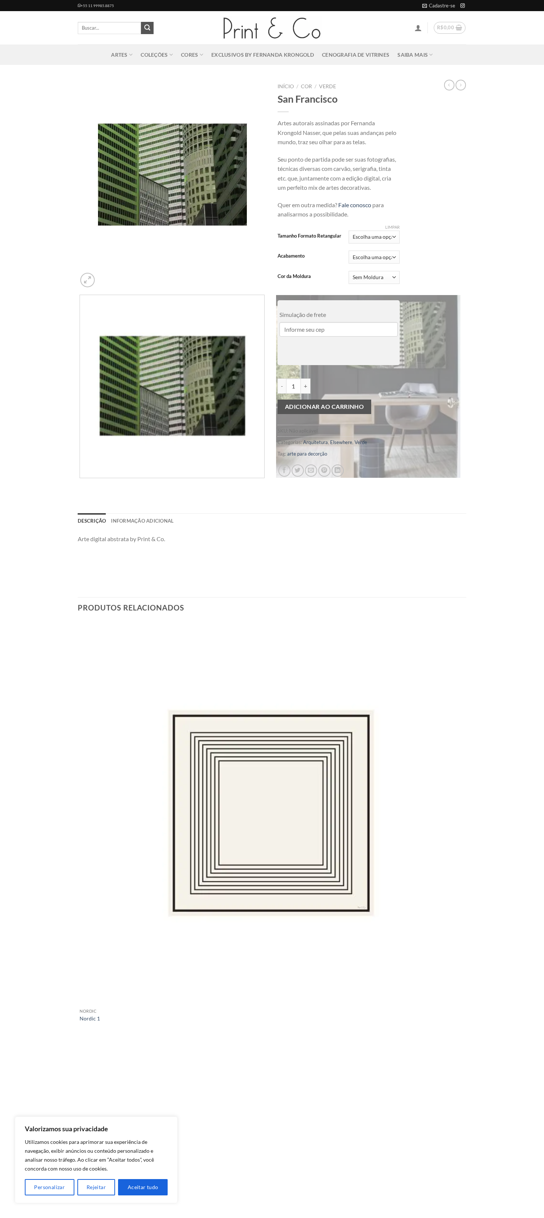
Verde (327, 86)
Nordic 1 (90, 1018)
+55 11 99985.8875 (97, 6)
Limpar (392, 227)
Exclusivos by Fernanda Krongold (262, 55)
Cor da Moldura (294, 276)
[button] (438, 5)
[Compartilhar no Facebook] (284, 470)
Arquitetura (315, 442)
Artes (119, 55)
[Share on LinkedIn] (338, 470)
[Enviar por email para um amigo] (311, 470)
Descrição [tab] (92, 521)
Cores (189, 55)
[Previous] (81, 485)
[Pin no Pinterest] (324, 470)
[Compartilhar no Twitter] (298, 470)
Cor (306, 86)
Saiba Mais (412, 55)
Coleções (154, 55)
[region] (96, 1159)
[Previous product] (461, 85)
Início (286, 86)
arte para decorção (307, 454)
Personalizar (49, 1187)
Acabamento (291, 256)
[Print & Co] (272, 28)
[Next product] (449, 85)
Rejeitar (96, 1187)
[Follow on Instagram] (462, 6)
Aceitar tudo (143, 1187)
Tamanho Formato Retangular (309, 236)
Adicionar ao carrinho (324, 406)
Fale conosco (354, 204)
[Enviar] (147, 28)
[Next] (105, 276)
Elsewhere (341, 442)
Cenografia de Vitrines (355, 55)
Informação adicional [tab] (142, 521)
